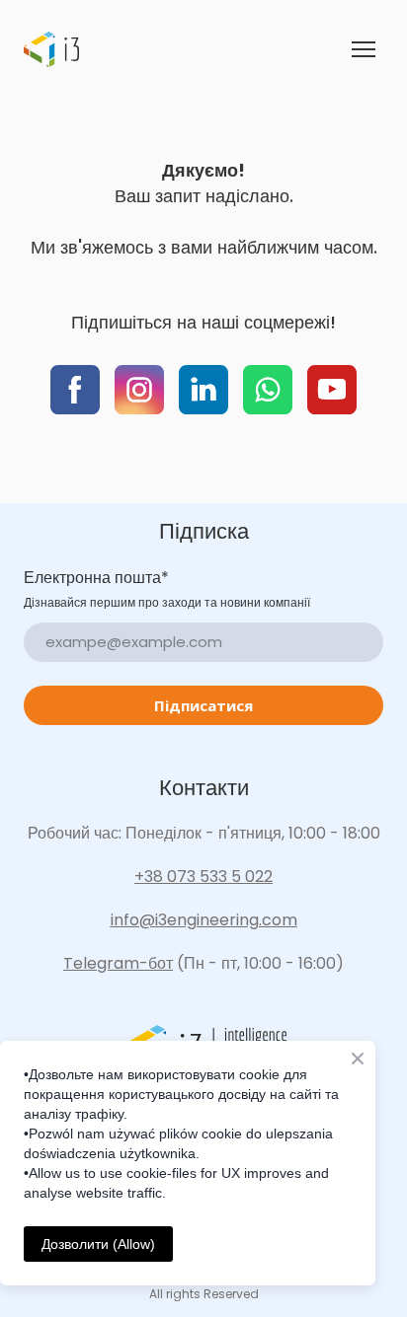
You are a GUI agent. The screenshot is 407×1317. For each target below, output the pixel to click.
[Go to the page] (51, 49)
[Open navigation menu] (363, 49)
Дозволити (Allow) (98, 1244)
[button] (75, 389)
